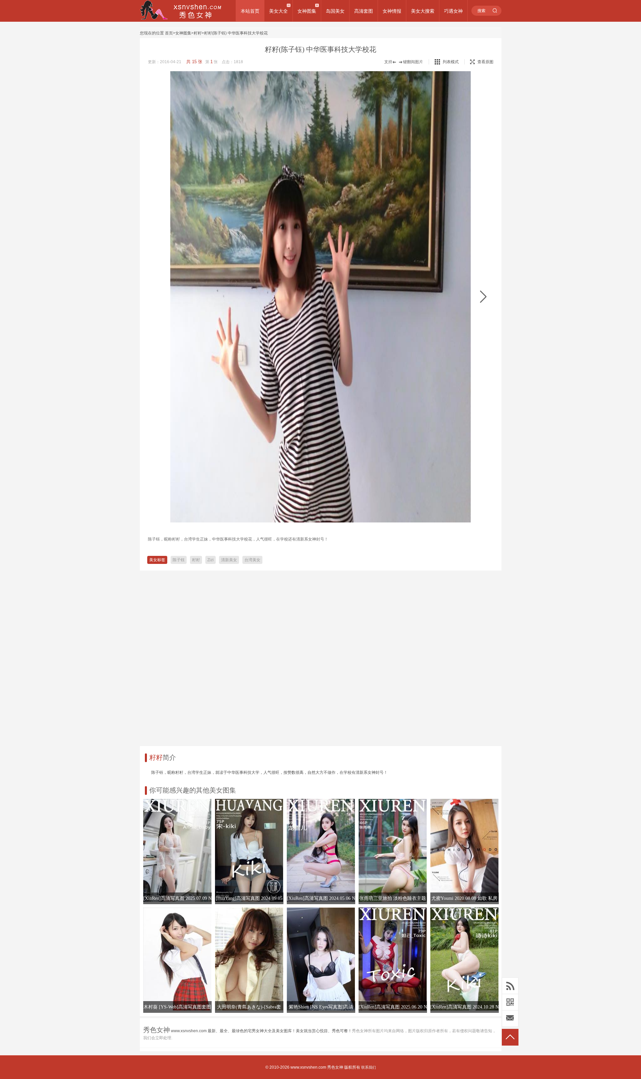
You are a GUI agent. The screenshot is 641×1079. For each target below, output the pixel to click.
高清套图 (363, 11)
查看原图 (485, 61)
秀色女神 (335, 1067)
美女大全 (278, 11)
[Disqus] (321, 655)
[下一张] (483, 297)
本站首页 (250, 11)
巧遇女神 (453, 11)
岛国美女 (335, 11)
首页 (169, 33)
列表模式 (451, 61)
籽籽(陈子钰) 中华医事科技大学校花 (236, 33)
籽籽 (198, 33)
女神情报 (392, 11)
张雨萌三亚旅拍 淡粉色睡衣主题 (392, 898)
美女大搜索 (422, 11)
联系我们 (368, 1067)
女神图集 (306, 11)
